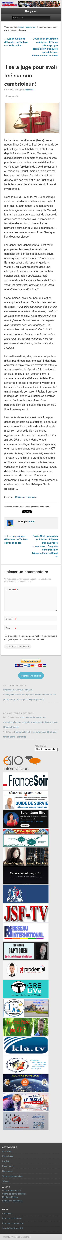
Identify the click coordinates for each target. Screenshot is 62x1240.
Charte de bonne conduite (14, 1193)
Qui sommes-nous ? (11, 1190)
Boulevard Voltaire (26, 497)
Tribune (5, 1181)
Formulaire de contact (12, 1200)
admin (31, 521)
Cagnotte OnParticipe (31, 675)
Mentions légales (10, 1197)
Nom (11, 628)
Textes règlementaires (12, 1176)
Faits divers (7, 1156)
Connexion (7, 1213)
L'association (8, 1166)
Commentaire (11, 590)
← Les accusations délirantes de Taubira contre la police (16, 42)
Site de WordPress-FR (12, 1228)
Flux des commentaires (13, 1223)
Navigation (31, 11)
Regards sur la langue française (17, 689)
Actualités (30, 26)
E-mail (11, 619)
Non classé (7, 1171)
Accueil (20, 26)
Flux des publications (12, 1218)
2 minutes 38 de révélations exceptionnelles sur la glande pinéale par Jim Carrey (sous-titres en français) (30, 722)
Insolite (5, 1161)
